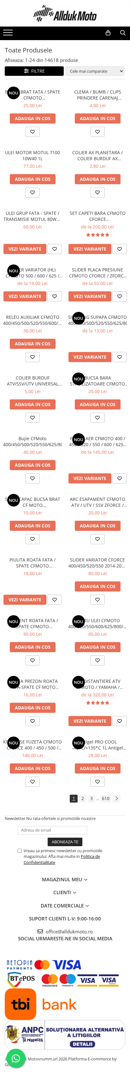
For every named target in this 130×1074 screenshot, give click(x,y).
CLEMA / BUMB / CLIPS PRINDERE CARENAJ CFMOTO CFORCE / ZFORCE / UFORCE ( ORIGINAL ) (97, 95)
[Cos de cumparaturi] (108, 33)
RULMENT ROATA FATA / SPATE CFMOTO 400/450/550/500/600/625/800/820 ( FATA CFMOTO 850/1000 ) (32, 623)
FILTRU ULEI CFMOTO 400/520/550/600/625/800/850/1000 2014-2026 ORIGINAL (97, 623)
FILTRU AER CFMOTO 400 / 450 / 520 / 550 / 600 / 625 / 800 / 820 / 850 (97, 441)
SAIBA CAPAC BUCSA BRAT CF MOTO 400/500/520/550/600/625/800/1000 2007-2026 (32, 502)
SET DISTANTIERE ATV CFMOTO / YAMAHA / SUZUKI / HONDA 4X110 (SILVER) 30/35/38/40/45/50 (98, 684)
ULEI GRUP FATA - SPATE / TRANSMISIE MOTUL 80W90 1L (32, 216)
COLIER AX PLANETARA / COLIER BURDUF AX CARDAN (97, 155)
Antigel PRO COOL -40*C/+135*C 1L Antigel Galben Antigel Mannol (97, 745)
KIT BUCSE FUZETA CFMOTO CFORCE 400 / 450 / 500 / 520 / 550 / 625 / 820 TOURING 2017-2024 (32, 745)
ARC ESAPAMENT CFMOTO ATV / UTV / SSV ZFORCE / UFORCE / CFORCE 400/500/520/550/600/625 (97, 502)
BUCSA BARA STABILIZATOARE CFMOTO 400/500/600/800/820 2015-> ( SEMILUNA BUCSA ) (97, 381)
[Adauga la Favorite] (32, 132)
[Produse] (8, 34)
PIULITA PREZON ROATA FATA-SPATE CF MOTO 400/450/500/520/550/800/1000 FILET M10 (32, 684)
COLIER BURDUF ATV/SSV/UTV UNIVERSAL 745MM (32, 381)
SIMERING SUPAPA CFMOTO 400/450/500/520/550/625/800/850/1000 (97, 320)
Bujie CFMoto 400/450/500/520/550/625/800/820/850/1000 (32, 441)
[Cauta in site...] (123, 33)
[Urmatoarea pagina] (116, 799)
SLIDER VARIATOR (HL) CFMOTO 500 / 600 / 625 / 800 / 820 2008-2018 (32, 273)
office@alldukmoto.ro (68, 931)
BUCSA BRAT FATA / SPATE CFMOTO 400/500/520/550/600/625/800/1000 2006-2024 (32, 95)
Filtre (37, 71)
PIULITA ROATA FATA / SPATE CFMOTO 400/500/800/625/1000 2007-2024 (32, 563)
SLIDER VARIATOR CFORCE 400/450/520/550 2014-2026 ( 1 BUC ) (97, 563)
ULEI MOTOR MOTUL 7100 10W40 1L (32, 155)
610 (105, 798)
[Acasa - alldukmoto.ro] (65, 13)
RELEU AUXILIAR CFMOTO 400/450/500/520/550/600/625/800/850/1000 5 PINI (32, 320)
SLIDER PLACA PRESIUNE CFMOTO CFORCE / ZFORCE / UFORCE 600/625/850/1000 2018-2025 (97, 273)
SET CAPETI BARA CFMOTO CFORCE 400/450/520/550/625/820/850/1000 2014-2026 (97, 216)
